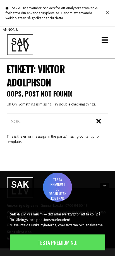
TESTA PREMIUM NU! (57, 242)
